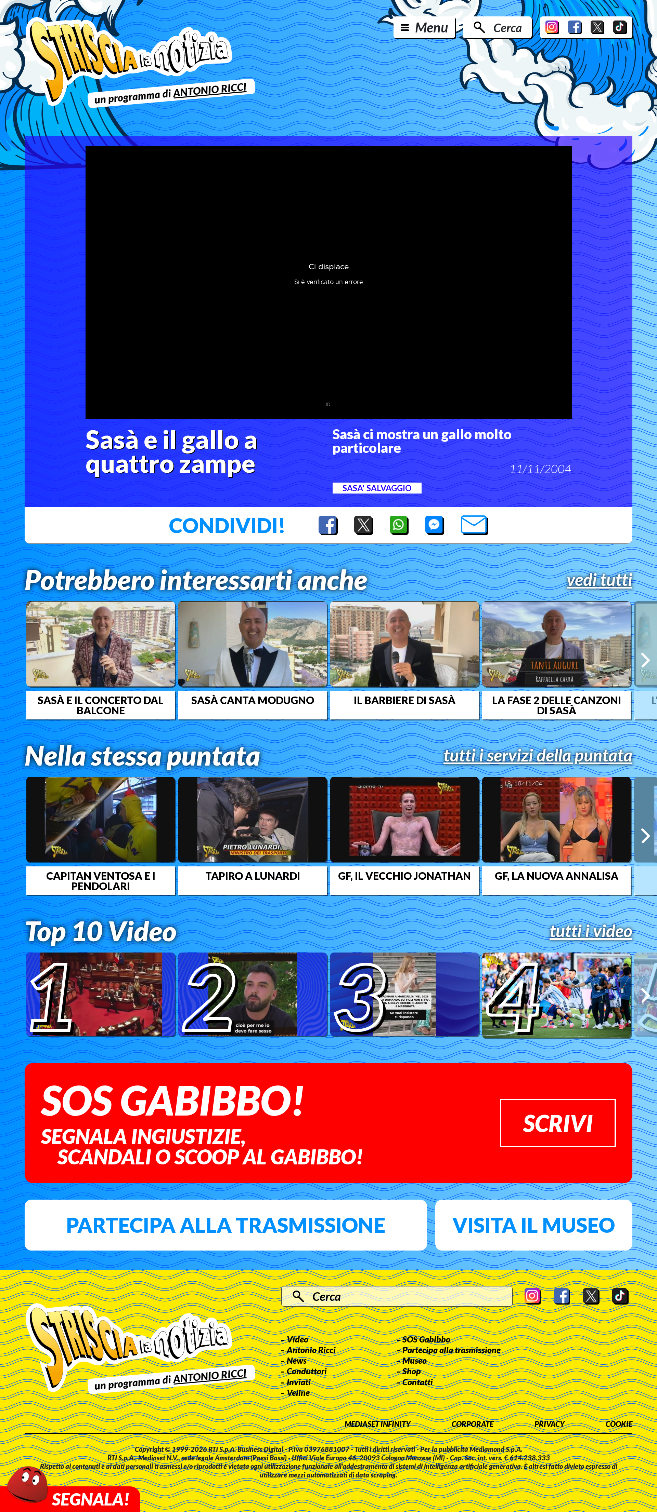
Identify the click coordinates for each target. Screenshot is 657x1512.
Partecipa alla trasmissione (225, 1225)
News (297, 1360)
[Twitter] (597, 27)
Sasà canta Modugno (252, 700)
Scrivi (558, 1123)
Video (297, 1339)
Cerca (507, 27)
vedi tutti (599, 579)
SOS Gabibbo (426, 1339)
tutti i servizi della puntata (537, 755)
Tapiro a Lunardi (252, 875)
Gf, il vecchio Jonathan (404, 875)
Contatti (417, 1382)
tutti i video (591, 930)
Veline (298, 1392)
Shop (411, 1371)
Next (645, 660)
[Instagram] (552, 27)
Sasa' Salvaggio (377, 488)
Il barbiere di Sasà (404, 700)
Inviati (299, 1382)
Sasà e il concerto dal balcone (101, 705)
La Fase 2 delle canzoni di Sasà (556, 705)
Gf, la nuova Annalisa (556, 875)
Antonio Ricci (311, 1350)
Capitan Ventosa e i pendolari (100, 880)
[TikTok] (620, 27)
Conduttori (307, 1371)
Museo (414, 1360)
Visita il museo (533, 1225)
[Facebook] (575, 27)
